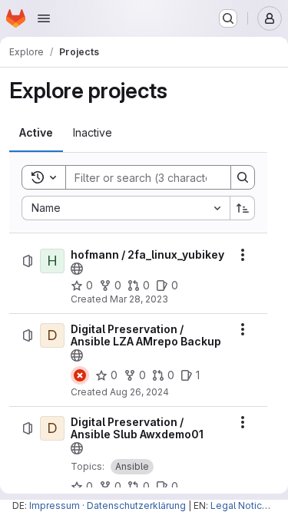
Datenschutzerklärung (136, 505)
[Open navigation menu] (43, 18)
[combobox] (126, 208)
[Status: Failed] (80, 375)
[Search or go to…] (228, 18)
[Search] (242, 177)
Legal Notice (239, 505)
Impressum (54, 505)
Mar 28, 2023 (139, 299)
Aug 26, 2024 (139, 392)
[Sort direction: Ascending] (242, 208)
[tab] (36, 133)
